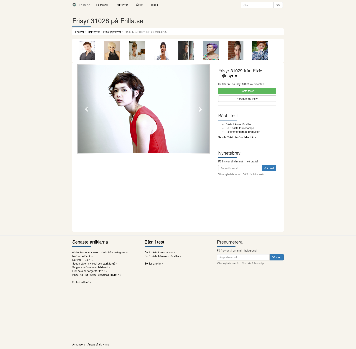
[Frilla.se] (74, 4)
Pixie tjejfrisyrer (112, 32)
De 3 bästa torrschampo (240, 128)
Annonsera (78, 344)
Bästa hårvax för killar (238, 124)
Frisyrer (79, 32)
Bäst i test (154, 241)
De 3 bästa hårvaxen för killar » (163, 256)
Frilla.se (84, 4)
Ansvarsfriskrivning (99, 344)
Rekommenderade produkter (243, 131)
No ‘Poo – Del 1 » (82, 260)
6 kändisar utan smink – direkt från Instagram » (100, 252)
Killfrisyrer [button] (122, 4)
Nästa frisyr (247, 91)
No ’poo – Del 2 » (82, 256)
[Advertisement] (178, 204)
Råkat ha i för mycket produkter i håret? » (96, 274)
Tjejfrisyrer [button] (102, 4)
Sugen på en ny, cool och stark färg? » (95, 263)
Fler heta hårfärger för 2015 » (89, 271)
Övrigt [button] (140, 4)
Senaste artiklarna (90, 241)
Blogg (154, 4)
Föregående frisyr (247, 98)
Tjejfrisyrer (94, 32)
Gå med (269, 168)
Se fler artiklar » (81, 282)
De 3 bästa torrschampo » (160, 252)
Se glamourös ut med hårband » (91, 267)
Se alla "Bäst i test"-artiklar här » (237, 137)
